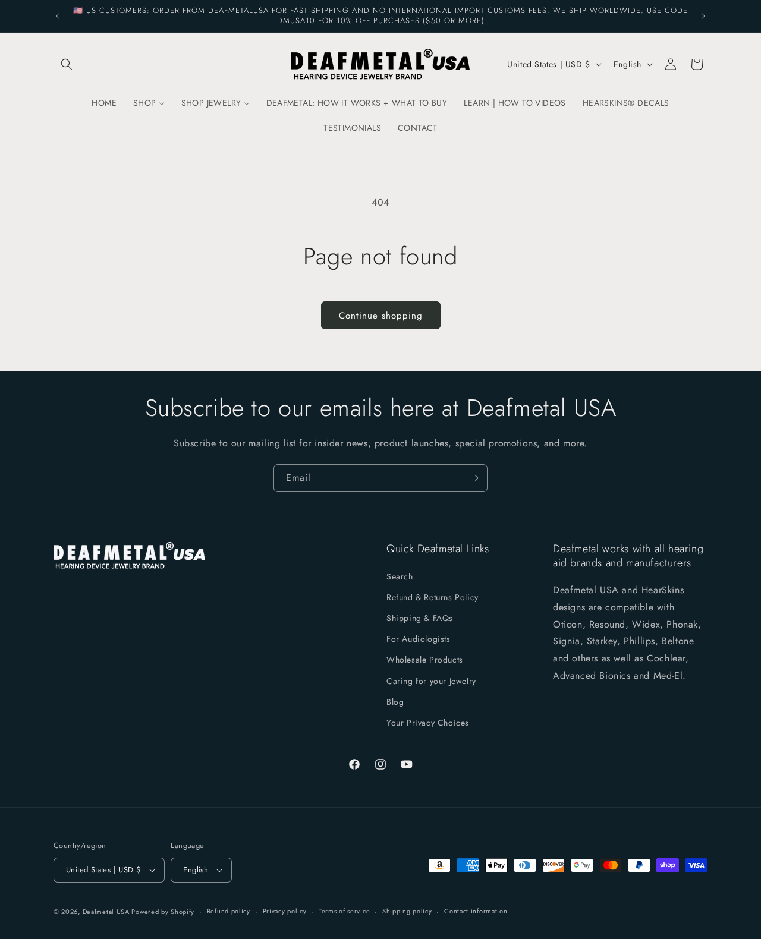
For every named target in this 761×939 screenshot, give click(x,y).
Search (399, 576)
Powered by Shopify (162, 911)
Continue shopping (381, 315)
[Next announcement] (703, 16)
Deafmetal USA (107, 911)
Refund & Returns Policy (432, 597)
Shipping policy (407, 911)
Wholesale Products (424, 660)
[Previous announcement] (58, 16)
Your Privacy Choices (427, 723)
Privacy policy (285, 911)
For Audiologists (418, 639)
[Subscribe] (474, 478)
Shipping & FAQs (419, 618)
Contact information (475, 911)
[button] (67, 64)
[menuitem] (104, 102)
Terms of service (344, 911)
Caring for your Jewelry (431, 681)
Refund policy (228, 911)
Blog (395, 702)
